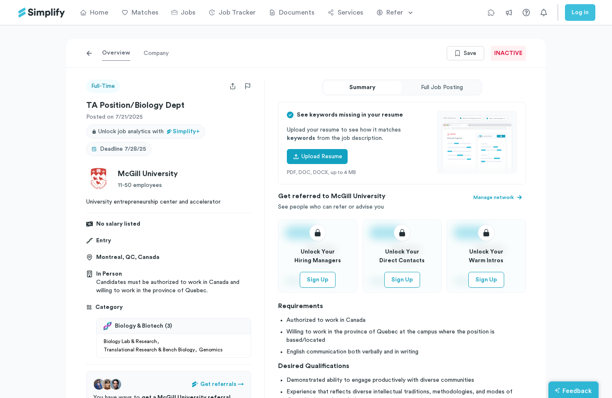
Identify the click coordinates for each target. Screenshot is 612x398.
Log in (580, 12)
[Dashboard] (42, 12)
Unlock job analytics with (149, 131)
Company (156, 53)
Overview (116, 53)
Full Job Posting (442, 87)
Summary (362, 87)
